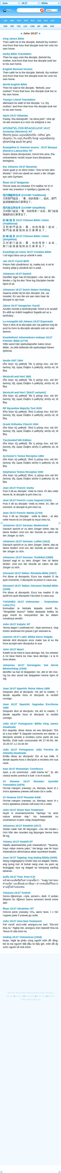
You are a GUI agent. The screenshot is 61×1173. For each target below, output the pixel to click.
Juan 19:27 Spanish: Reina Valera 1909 (26, 688)
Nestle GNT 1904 (13, 360)
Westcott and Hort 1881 (17, 376)
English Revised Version (17, 69)
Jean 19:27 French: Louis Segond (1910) (27, 500)
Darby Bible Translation (17, 54)
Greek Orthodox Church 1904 (20, 424)
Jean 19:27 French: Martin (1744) (22, 512)
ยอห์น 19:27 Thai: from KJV (19, 876)
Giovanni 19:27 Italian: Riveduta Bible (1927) (29, 573)
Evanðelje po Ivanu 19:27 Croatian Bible (27, 252)
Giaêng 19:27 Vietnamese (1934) (22, 937)
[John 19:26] (3, 529)
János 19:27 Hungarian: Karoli (21, 305)
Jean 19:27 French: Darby (18, 487)
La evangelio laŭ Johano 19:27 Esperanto (28, 321)
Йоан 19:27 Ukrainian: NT (18, 908)
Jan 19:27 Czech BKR (16, 261)
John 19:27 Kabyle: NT (16, 624)
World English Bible (15, 84)
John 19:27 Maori (13, 649)
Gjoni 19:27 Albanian (15, 115)
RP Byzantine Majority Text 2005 (22, 408)
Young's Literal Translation (19, 99)
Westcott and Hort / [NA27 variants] (24, 392)
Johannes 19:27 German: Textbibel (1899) (28, 557)
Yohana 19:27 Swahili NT (18, 841)
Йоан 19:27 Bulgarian (16, 182)
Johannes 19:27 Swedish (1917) (22, 825)
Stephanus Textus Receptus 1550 (23, 472)
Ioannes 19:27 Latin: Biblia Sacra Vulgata (27, 636)
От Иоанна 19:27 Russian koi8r (22, 797)
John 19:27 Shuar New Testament (23, 809)
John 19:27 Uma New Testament (22, 921)
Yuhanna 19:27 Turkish (16, 892)
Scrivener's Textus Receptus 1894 (23, 456)
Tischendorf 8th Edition (17, 440)
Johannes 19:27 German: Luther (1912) (26, 541)
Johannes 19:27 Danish (17, 273)
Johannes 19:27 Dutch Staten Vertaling (26, 289)
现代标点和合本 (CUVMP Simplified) (24, 207)
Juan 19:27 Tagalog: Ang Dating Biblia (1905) (30, 857)
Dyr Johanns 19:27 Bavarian (20, 166)
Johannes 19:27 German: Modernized (25, 525)
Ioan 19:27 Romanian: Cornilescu (23, 768)
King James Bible (13, 38)
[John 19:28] (57, 529)
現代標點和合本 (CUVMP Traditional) (24, 195)
